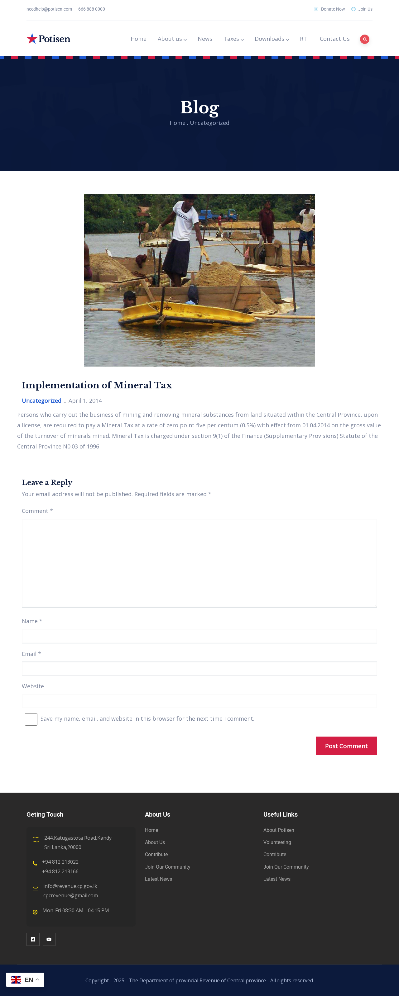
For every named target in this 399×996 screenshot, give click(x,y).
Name (32, 621)
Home (139, 38)
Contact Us (335, 38)
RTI (304, 38)
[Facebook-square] (33, 939)
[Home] (48, 38)
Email (31, 653)
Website (33, 686)
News (205, 38)
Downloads (269, 38)
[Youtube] (49, 939)
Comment (37, 511)
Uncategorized (209, 122)
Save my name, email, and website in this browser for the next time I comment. (147, 718)
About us (170, 38)
